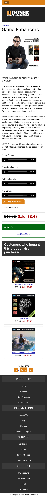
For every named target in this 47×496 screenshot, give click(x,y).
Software (23, 489)
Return (23, 370)
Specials (23, 391)
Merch (23, 484)
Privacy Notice (23, 455)
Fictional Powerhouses (23, 284)
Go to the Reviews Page (13, 202)
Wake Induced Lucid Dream (23, 352)
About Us (24, 415)
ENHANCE (6, 25)
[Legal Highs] (23, 305)
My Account (23, 473)
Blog (23, 420)
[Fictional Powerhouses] (23, 271)
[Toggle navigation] (6, 2)
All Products (23, 402)
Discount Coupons (23, 431)
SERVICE (23, 437)
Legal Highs (23, 318)
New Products (23, 397)
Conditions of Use (23, 460)
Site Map (23, 426)
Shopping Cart (23, 478)
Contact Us (23, 444)
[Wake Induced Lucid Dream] (23, 339)
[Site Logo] (23, 15)
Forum (23, 449)
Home (23, 386)
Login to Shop (23, 234)
